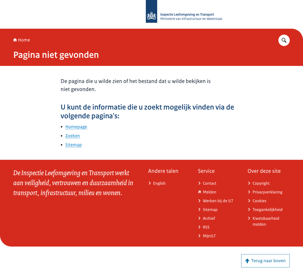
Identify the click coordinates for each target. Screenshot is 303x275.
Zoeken (72, 136)
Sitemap (73, 145)
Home (24, 40)
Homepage (76, 127)
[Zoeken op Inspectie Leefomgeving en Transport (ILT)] (284, 40)
